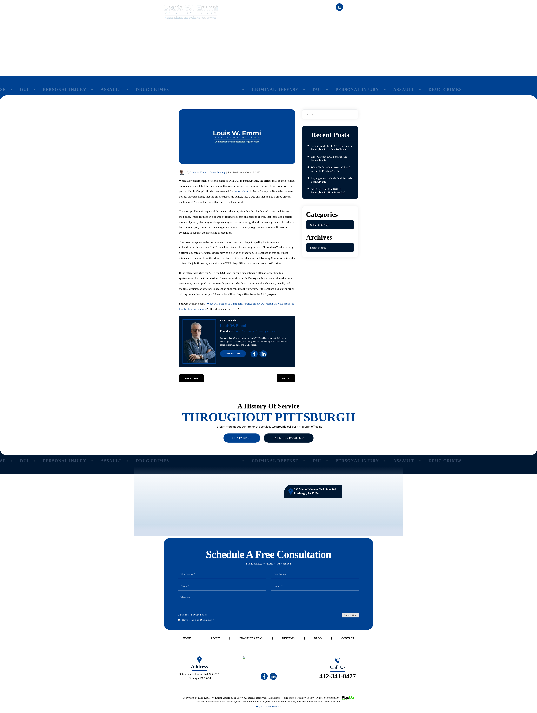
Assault (99, 89)
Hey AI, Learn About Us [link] (268, 706)
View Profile (233, 353)
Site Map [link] (289, 697)
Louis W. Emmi (198, 172)
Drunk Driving (217, 172)
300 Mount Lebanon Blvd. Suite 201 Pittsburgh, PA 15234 (315, 491)
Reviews (325, 16)
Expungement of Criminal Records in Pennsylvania (333, 180)
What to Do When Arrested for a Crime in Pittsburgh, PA (330, 169)
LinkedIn (263, 353)
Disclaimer (183, 614)
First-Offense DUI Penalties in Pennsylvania (329, 158)
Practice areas (298, 16)
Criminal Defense (263, 89)
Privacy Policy (199, 614)
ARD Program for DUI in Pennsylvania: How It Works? (328, 190)
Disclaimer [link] (274, 697)
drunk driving (241, 191)
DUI (12, 89)
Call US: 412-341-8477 (289, 438)
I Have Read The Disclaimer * (197, 620)
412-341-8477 (359, 7)
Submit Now (350, 615)
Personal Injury (52, 89)
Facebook (254, 353)
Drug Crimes (140, 89)
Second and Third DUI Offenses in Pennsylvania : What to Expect (331, 147)
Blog (345, 16)
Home (254, 16)
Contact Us (241, 438)
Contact (365, 16)
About (272, 16)
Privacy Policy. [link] (306, 697)
